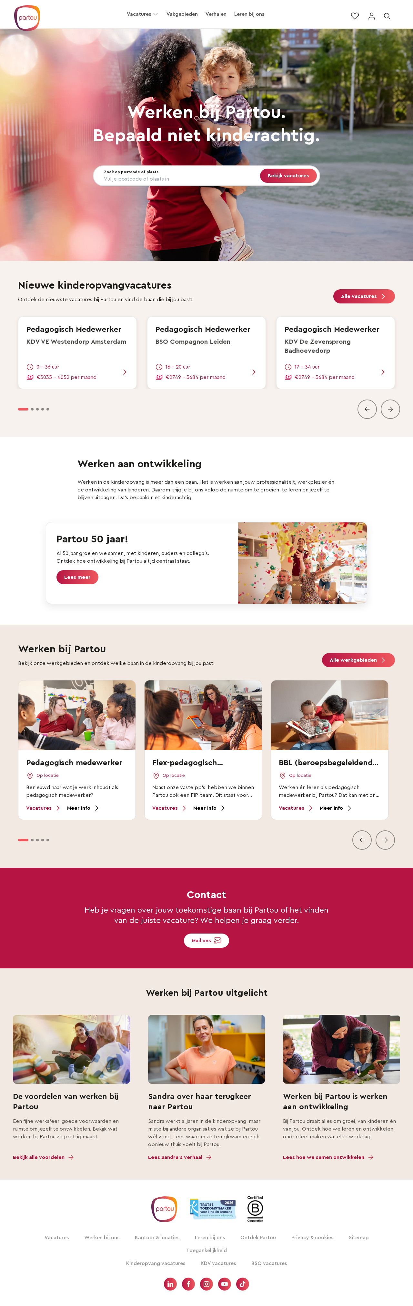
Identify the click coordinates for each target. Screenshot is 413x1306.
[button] (155, 14)
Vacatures (139, 14)
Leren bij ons (249, 14)
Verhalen (216, 14)
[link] (77, 352)
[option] (23, 409)
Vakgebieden (182, 14)
